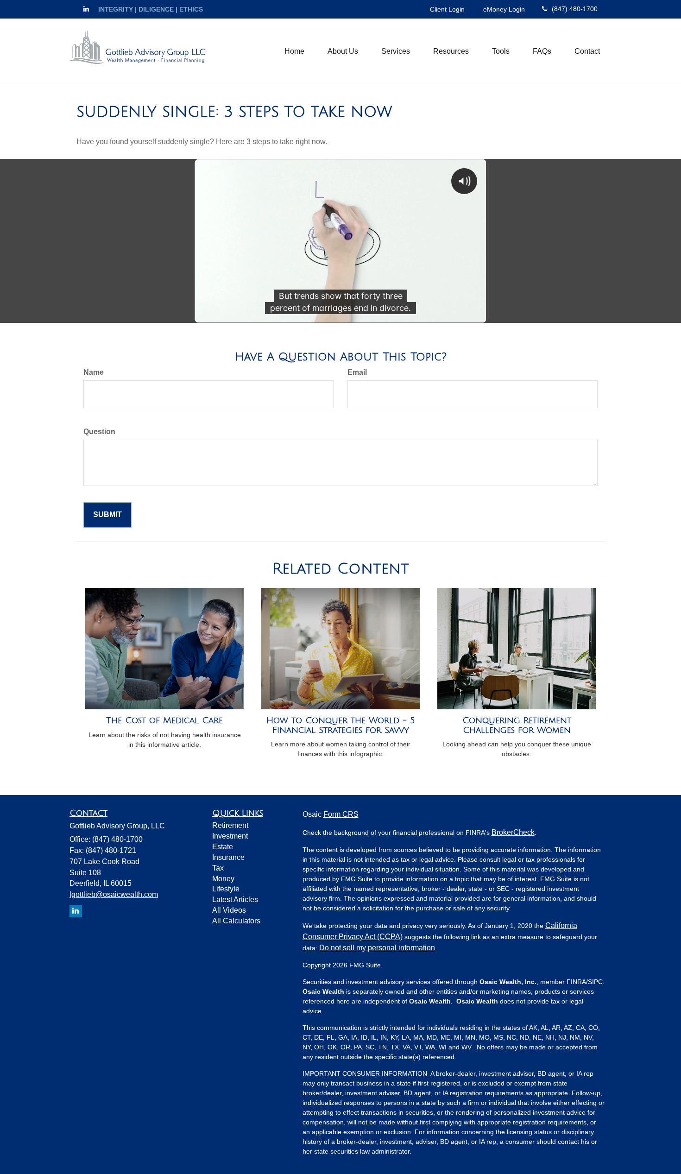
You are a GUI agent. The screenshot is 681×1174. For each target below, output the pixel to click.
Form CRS (341, 814)
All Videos (229, 910)
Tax (218, 868)
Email (357, 372)
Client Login (447, 9)
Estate (222, 847)
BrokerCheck (513, 832)
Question (99, 432)
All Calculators (236, 921)
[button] (343, 51)
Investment (230, 836)
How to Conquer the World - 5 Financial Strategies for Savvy (340, 725)
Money (223, 879)
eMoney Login (504, 9)
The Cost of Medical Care (164, 720)
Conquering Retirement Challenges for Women (516, 725)
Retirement (230, 825)
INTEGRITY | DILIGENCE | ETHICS (150, 9)
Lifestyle (226, 889)
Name (93, 372)
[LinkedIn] (86, 8)
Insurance (228, 857)
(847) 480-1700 (575, 9)
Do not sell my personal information (377, 948)
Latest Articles (235, 899)
